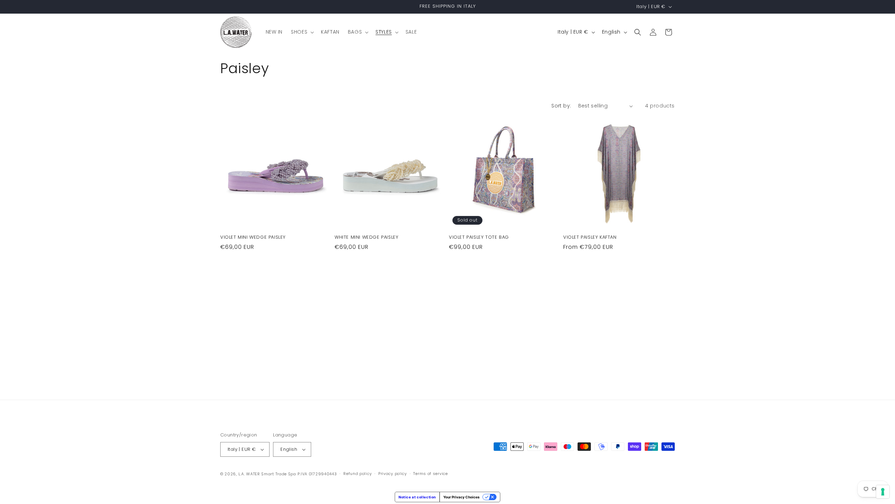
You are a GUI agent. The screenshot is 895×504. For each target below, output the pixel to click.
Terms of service (430, 473)
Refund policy (357, 473)
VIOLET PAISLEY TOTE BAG (479, 237)
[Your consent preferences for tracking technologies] (882, 491)
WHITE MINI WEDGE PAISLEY (366, 237)
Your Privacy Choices (461, 497)
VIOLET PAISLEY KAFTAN (590, 237)
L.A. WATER (249, 474)
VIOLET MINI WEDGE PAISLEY (253, 237)
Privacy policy (392, 473)
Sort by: (561, 105)
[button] (302, 31)
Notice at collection (417, 497)
